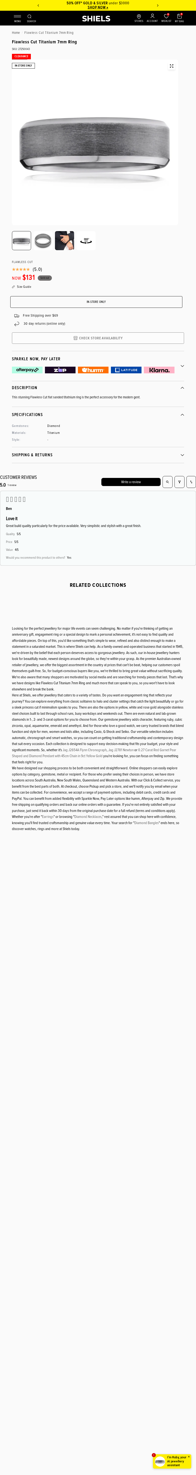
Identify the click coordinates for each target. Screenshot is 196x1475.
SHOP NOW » (98, 7)
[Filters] (179, 482)
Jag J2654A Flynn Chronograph (85, 750)
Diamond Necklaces (88, 816)
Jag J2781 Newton (121, 750)
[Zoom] (171, 66)
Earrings (48, 816)
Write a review (131, 482)
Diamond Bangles (146, 823)
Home (16, 32)
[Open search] (168, 482)
